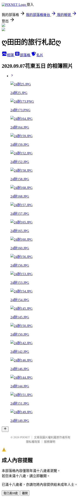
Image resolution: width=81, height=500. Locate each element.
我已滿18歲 (10, 493)
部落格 (25, 55)
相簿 (11, 55)
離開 (25, 493)
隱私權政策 (33, 441)
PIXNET (25, 437)
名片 (39, 55)
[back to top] (5, 429)
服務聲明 (49, 441)
